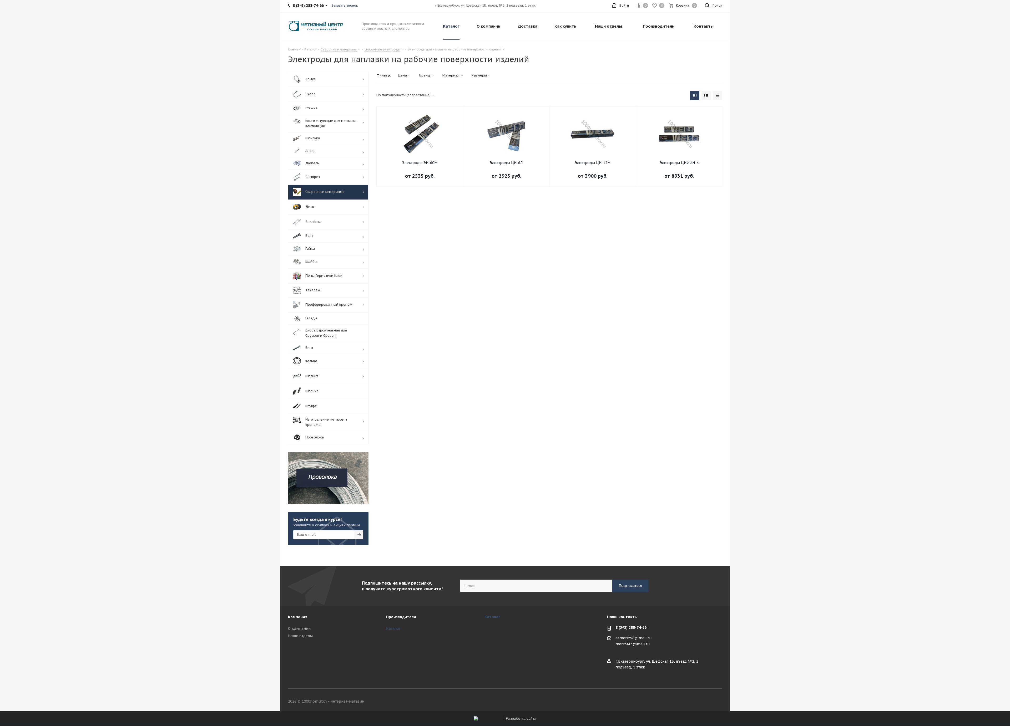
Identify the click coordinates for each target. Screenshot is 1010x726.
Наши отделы (300, 635)
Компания (297, 617)
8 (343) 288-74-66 (631, 627)
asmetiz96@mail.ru (633, 638)
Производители (401, 617)
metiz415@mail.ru (632, 644)
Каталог (393, 628)
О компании (299, 628)
